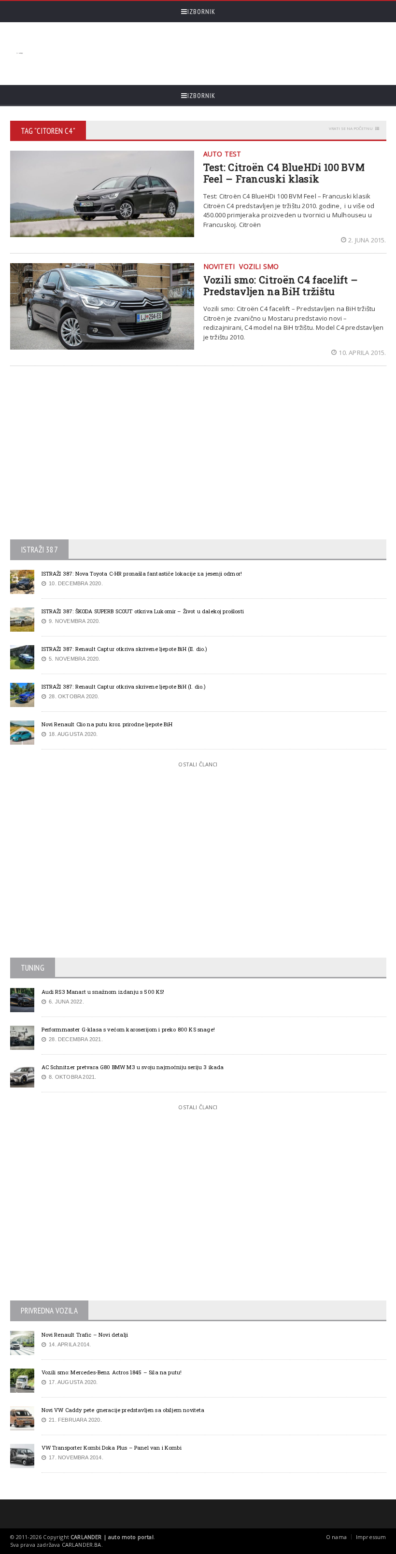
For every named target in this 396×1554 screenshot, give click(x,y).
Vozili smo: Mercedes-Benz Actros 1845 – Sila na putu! (112, 1372)
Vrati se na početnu (351, 128)
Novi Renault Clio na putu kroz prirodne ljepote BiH (107, 724)
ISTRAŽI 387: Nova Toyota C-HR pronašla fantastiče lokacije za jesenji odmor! (142, 573)
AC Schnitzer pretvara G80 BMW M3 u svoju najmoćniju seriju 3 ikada (133, 1067)
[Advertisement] (204, 53)
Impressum (371, 1536)
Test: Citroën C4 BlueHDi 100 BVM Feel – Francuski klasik (284, 173)
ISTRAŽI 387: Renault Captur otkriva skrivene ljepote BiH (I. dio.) (124, 686)
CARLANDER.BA (81, 1544)
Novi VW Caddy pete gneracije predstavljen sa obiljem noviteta (123, 1409)
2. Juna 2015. (367, 240)
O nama (336, 1536)
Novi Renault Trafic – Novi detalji (85, 1334)
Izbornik (201, 11)
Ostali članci (197, 764)
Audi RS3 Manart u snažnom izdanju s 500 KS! (103, 991)
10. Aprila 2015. (362, 352)
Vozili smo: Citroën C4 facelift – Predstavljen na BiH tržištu (280, 285)
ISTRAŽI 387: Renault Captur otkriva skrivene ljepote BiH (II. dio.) (125, 648)
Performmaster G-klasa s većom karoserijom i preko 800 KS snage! (128, 1029)
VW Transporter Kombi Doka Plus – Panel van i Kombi (112, 1447)
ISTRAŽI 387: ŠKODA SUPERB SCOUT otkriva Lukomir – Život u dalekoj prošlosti (143, 611)
